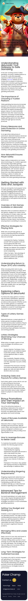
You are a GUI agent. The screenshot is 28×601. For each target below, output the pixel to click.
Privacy (10, 596)
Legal (19, 596)
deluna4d (9, 79)
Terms (14, 596)
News (13, 585)
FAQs (19, 585)
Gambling (5, 36)
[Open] (24, 3)
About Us (5, 596)
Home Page (6, 585)
